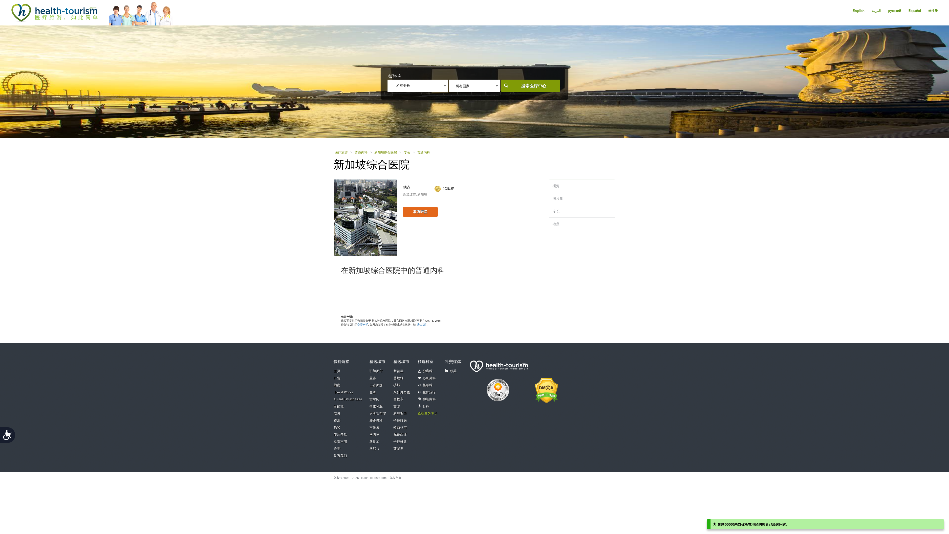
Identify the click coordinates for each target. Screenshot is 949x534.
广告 (337, 378)
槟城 (396, 385)
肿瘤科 (428, 371)
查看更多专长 (428, 413)
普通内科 (361, 152)
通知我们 (422, 324)
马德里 (374, 434)
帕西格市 (400, 427)
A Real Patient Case (348, 399)
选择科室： (396, 76)
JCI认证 (448, 189)
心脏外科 (429, 378)
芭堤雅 (398, 378)
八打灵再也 (401, 392)
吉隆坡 (374, 427)
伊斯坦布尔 (377, 413)
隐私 (337, 427)
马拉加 (374, 442)
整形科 (428, 385)
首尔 (396, 406)
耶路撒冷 (376, 420)
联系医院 (420, 212)
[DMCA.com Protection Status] (546, 390)
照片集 (558, 198)
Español (914, 11)
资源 (337, 420)
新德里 (398, 371)
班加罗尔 (376, 371)
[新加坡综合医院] (365, 217)
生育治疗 (429, 392)
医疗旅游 (341, 152)
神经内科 (429, 399)
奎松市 (398, 399)
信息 (337, 413)
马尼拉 (374, 448)
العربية (876, 11)
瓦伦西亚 (400, 434)
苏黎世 (398, 448)
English (858, 11)
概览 (556, 186)
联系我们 (340, 456)
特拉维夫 (400, 420)
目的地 (339, 406)
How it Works (343, 392)
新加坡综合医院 (385, 152)
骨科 (426, 406)
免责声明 (362, 324)
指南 (337, 385)
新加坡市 (400, 413)
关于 (337, 448)
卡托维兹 (400, 442)
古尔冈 (374, 399)
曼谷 (372, 378)
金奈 (372, 392)
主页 (337, 371)
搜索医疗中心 (533, 86)
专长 (407, 152)
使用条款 (340, 434)
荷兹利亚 (376, 406)
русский (894, 11)
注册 (934, 11)
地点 (556, 224)
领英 (453, 371)
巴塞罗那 (376, 385)
